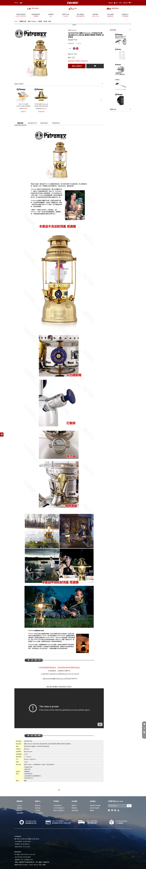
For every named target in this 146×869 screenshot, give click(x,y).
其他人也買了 (19, 84)
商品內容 (20, 123)
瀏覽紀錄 (113, 109)
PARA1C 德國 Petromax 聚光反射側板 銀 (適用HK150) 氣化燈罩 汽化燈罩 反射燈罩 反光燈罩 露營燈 (120, 40)
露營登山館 (65, 15)
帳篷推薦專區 (36, 15)
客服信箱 (37, 808)
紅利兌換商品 (39, 813)
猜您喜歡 (113, 30)
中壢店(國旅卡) (57, 805)
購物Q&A (37, 805)
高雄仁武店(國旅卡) (58, 810)
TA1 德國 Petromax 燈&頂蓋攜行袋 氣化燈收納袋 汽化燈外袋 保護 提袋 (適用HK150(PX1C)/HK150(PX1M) (120, 100)
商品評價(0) (44, 123)
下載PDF (67, 671)
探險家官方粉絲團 (95, 805)
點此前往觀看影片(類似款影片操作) (59, 687)
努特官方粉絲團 (94, 808)
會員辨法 (19, 810)
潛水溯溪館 (80, 15)
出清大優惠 (110, 15)
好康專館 (51, 15)
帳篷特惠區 (115, 8)
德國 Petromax (72, 30)
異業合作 (74, 805)
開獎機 (92, 810)
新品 (75, 8)
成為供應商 (75, 810)
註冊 (120, 2)
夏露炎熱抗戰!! (21, 15)
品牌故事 (19, 808)
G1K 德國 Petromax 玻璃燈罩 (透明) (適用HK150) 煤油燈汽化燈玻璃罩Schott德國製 (120, 55)
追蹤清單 (125, 2)
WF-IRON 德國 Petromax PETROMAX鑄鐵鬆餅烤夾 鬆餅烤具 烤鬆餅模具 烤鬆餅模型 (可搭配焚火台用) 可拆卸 (120, 85)
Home (16, 21)
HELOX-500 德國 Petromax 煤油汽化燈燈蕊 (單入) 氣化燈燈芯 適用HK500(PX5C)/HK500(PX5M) (23, 105)
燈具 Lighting (32, 21)
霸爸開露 (95, 15)
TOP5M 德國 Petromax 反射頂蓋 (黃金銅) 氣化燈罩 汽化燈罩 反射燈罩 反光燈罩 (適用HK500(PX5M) (41, 105)
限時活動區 (35, 8)
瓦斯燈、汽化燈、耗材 (44, 21)
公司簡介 (19, 805)
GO (129, 806)
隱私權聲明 (20, 813)
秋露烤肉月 (125, 15)
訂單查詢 (37, 810)
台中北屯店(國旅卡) (58, 808)
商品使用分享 (32, 123)
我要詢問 (56, 123)
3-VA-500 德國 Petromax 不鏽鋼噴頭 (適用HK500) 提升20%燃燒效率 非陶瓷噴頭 (121, 70)
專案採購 (74, 808)
